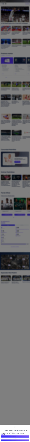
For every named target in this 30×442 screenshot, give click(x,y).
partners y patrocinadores (11, 432)
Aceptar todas (15, 436)
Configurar (15, 438)
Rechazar (15, 440)
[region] (15, 433)
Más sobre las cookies (3, 434)
